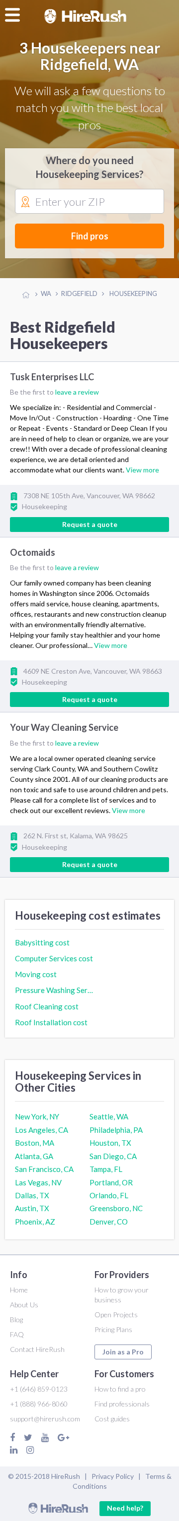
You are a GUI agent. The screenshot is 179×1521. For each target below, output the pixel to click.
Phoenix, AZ (35, 1221)
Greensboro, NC (116, 1208)
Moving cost (36, 974)
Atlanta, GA (34, 1156)
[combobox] (89, 201)
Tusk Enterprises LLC (52, 377)
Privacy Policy (112, 1476)
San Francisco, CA (44, 1169)
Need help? (125, 1508)
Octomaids (32, 552)
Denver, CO (109, 1221)
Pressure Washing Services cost (54, 990)
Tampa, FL (106, 1169)
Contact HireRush (37, 1349)
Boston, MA (34, 1142)
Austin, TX (32, 1208)
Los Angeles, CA (41, 1129)
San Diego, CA (113, 1156)
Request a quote (89, 524)
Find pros (89, 236)
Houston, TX (110, 1142)
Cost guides (112, 1418)
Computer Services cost (54, 958)
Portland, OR (111, 1182)
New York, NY (37, 1116)
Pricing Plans (113, 1329)
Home (19, 1290)
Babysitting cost (42, 942)
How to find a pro (120, 1389)
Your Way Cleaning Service (64, 727)
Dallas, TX (32, 1195)
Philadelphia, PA (116, 1129)
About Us (24, 1304)
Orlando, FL (109, 1195)
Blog (16, 1319)
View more (142, 470)
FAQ (17, 1334)
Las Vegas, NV (38, 1182)
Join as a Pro (123, 1351)
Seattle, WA (109, 1116)
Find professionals (122, 1404)
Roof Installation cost (51, 1022)
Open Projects (116, 1314)
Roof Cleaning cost (47, 1006)
